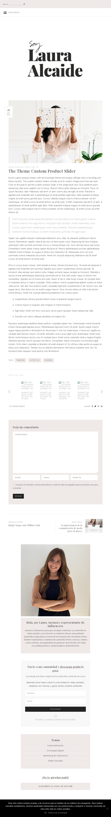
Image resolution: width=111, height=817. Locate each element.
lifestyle (34, 360)
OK (45, 812)
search (5, 4)
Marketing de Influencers (55, 756)
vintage (48, 360)
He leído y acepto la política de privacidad (55, 719)
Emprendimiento (55, 745)
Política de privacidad (57, 812)
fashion (21, 360)
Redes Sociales (16, 167)
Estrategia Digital (55, 751)
